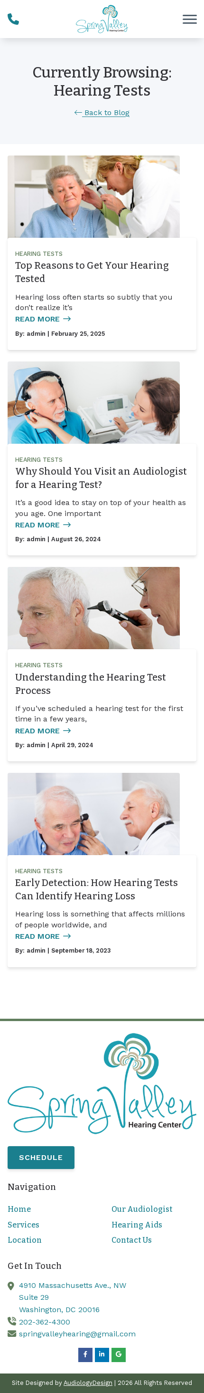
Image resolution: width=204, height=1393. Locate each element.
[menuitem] (50, 1209)
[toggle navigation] (190, 19)
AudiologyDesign (88, 1382)
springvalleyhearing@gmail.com (77, 1333)
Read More (37, 318)
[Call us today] (13, 19)
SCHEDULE (41, 1157)
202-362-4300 (44, 1321)
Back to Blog (106, 112)
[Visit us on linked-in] (102, 1355)
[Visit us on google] (118, 1355)
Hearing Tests (39, 253)
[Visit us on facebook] (85, 1355)
